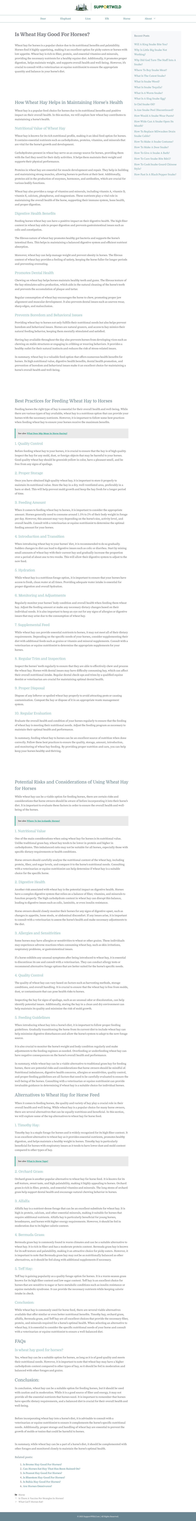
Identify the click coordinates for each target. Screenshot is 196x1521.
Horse (126, 18)
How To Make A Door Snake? (151, 147)
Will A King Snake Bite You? (151, 44)
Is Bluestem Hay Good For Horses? (44, 1477)
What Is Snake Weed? (147, 81)
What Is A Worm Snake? (148, 93)
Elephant (65, 18)
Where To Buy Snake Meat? (150, 70)
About (148, 18)
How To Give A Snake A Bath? (152, 153)
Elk (107, 18)
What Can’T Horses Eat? (31, 1501)
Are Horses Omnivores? (37, 1486)
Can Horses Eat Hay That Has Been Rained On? (51, 1468)
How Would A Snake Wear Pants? (154, 115)
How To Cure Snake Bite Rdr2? (152, 158)
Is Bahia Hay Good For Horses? (42, 1482)
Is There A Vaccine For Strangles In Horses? (41, 1498)
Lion (88, 18)
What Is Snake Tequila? (148, 87)
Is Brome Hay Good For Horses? (42, 1464)
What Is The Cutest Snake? (150, 76)
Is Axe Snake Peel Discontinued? (154, 110)
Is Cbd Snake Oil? (144, 104)
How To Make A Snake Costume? (153, 141)
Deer (43, 18)
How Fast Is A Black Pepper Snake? (155, 174)
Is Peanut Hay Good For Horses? (42, 1473)
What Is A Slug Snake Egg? (150, 98)
